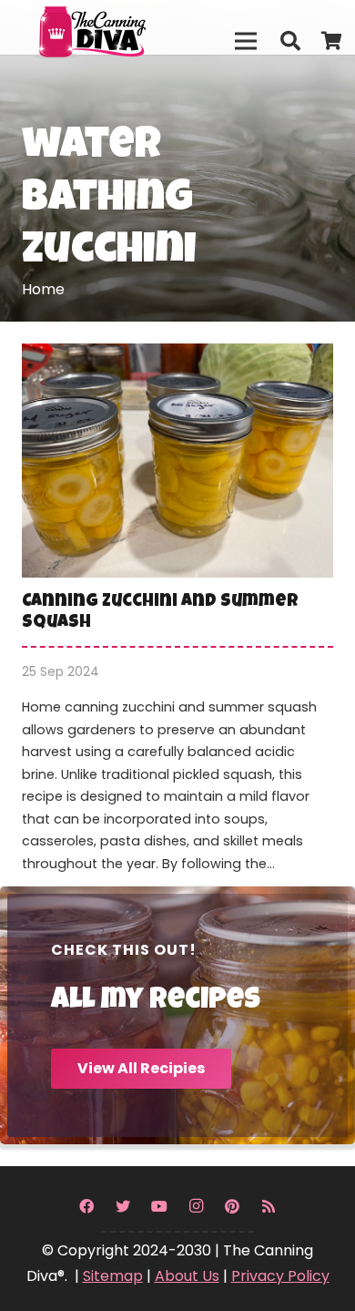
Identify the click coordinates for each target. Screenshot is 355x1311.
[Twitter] (123, 1206)
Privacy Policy (280, 1275)
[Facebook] (86, 1206)
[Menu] (246, 41)
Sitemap (113, 1275)
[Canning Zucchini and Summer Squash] (177, 619)
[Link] (128, 27)
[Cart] (332, 41)
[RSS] (268, 1206)
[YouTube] (159, 1206)
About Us (187, 1275)
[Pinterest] (232, 1206)
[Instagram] (196, 1206)
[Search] (289, 41)
